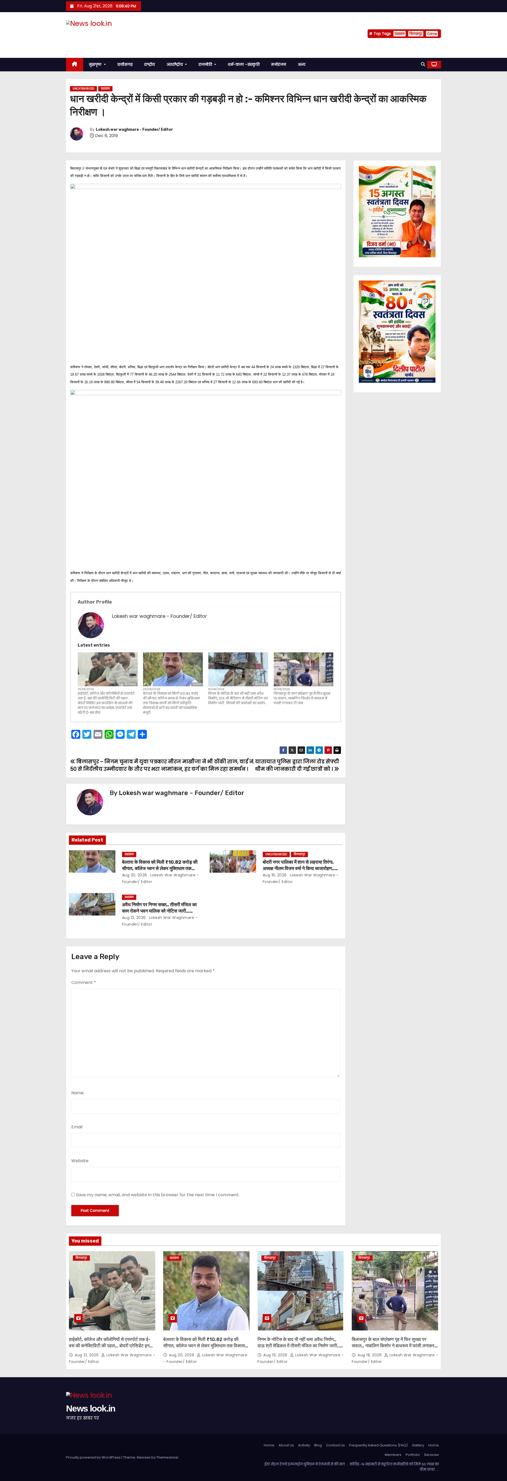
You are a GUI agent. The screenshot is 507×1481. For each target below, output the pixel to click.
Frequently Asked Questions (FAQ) (378, 1445)
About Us (286, 1445)
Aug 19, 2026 (276, 1355)
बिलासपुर (415, 33)
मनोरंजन (278, 64)
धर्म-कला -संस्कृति (244, 64)
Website (79, 1161)
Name (77, 1093)
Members (393, 1454)
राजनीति (206, 64)
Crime (432, 33)
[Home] (74, 64)
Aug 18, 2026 (370, 1355)
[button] (423, 64)
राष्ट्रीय (149, 64)
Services (431, 1454)
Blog (318, 1445)
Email (76, 1127)
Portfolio (413, 1454)
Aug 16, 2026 (275, 875)
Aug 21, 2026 (87, 1355)
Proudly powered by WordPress (93, 1457)
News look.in (90, 34)
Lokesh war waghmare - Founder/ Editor (134, 129)
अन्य (302, 64)
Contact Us (335, 1445)
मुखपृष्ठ (96, 64)
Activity (304, 1445)
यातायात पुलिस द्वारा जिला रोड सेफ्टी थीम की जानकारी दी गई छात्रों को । (297, 765)
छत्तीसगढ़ (125, 64)
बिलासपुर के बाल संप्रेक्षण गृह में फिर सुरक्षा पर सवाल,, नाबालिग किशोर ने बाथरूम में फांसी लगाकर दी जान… (302, 698)
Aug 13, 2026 (134, 917)
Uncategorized (83, 89)
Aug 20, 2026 (134, 875)
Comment (83, 982)
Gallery (418, 1445)
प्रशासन (400, 33)
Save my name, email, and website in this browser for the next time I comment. (158, 1195)
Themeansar (167, 1457)
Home (269, 1445)
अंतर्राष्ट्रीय (175, 64)
